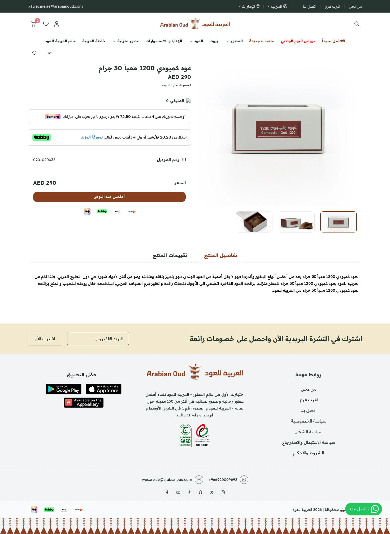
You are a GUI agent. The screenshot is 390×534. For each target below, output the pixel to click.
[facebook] (167, 492)
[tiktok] (189, 492)
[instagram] (223, 492)
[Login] (56, 24)
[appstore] (104, 389)
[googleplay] (63, 389)
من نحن (355, 6)
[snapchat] (200, 492)
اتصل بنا (309, 6)
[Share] (50, 53)
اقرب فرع (332, 6)
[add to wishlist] (34, 53)
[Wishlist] (46, 24)
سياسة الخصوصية (309, 421)
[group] (278, 127)
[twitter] (211, 492)
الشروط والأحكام (308, 452)
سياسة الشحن (308, 431)
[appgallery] (83, 403)
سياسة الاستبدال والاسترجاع (308, 442)
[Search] (355, 24)
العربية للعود (302, 509)
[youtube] (178, 492)
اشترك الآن (44, 338)
